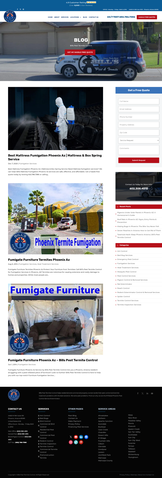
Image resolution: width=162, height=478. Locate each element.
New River (132, 418)
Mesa (130, 415)
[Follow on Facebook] (138, 393)
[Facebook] (86, 437)
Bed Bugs (44, 418)
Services (65, 17)
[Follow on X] (142, 393)
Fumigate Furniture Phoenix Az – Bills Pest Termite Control (53, 360)
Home (50, 17)
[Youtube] (76, 437)
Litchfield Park (104, 455)
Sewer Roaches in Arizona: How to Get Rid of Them (139, 230)
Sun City (131, 437)
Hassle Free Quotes (147, 17)
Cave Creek (103, 430)
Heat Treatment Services (48, 264)
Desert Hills (103, 435)
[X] (70, 437)
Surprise (131, 443)
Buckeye (102, 427)
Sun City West (134, 440)
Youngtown (133, 457)
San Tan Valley (134, 432)
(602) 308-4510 (22, 431)
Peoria (131, 423)
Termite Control (46, 446)
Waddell (131, 452)
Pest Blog (72, 416)
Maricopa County (105, 461)
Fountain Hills (104, 441)
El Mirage (102, 438)
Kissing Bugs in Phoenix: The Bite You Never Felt (138, 226)
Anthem (101, 418)
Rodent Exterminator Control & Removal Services (138, 292)
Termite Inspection (48, 444)
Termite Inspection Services (129, 305)
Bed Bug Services (124, 255)
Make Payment (74, 421)
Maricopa (102, 458)
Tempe (131, 446)
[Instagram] (70, 442)
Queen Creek (134, 429)
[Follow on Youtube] (152, 393)
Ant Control (122, 251)
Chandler (102, 432)
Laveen (101, 452)
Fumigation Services (28, 164)
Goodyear (102, 449)
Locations (74, 17)
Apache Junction (105, 421)
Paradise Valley (134, 421)
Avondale (102, 424)
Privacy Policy (74, 424)
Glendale (102, 446)
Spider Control (123, 296)
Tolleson (131, 449)
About (56, 17)
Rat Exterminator (124, 284)
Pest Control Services (126, 276)
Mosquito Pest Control (126, 272)
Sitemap (134, 475)
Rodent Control (46, 441)
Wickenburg (133, 454)
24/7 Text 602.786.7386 (121, 17)
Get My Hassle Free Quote (80, 52)
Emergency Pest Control (127, 259)
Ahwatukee (103, 416)
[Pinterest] (81, 442)
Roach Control (123, 288)
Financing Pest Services (78, 427)
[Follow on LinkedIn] (147, 393)
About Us (141, 475)
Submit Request (138, 160)
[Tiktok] (76, 442)
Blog (85, 17)
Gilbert (101, 444)
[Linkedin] (81, 437)
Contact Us (93, 17)
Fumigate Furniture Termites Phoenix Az (39, 260)
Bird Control (45, 421)
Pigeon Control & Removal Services (132, 280)
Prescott (131, 426)
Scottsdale (132, 435)
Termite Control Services (127, 300)
